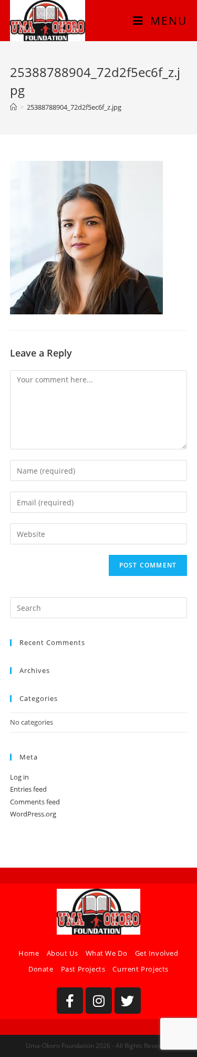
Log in (19, 777)
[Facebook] (70, 1000)
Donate (41, 969)
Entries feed (28, 789)
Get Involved (157, 953)
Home (28, 953)
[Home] (13, 107)
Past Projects (83, 969)
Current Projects (140, 969)
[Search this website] (99, 607)
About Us (62, 953)
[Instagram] (99, 1000)
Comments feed (35, 801)
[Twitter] (128, 1000)
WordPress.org (33, 814)
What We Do (107, 953)
